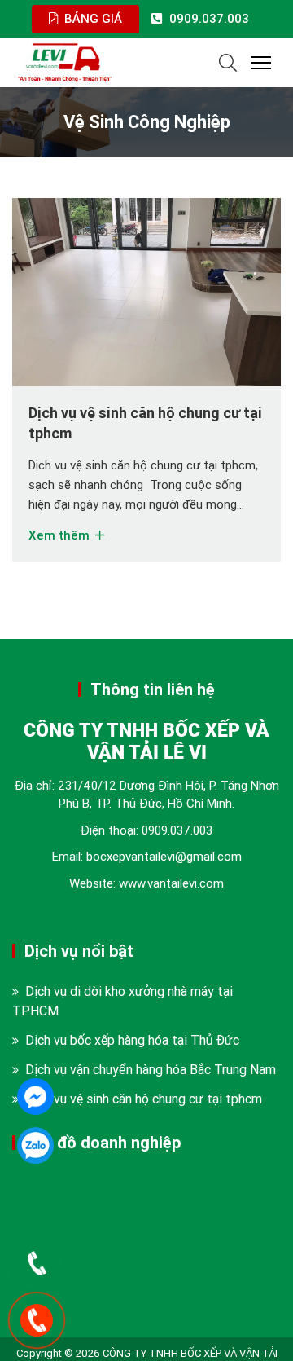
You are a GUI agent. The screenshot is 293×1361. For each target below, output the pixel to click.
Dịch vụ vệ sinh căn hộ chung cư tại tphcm (143, 1115)
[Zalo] (35, 1145)
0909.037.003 (177, 846)
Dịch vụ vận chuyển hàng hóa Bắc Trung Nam (150, 1085)
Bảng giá (91, 18)
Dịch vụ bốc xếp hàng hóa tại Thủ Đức (132, 1056)
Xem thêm (60, 551)
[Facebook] (35, 1096)
